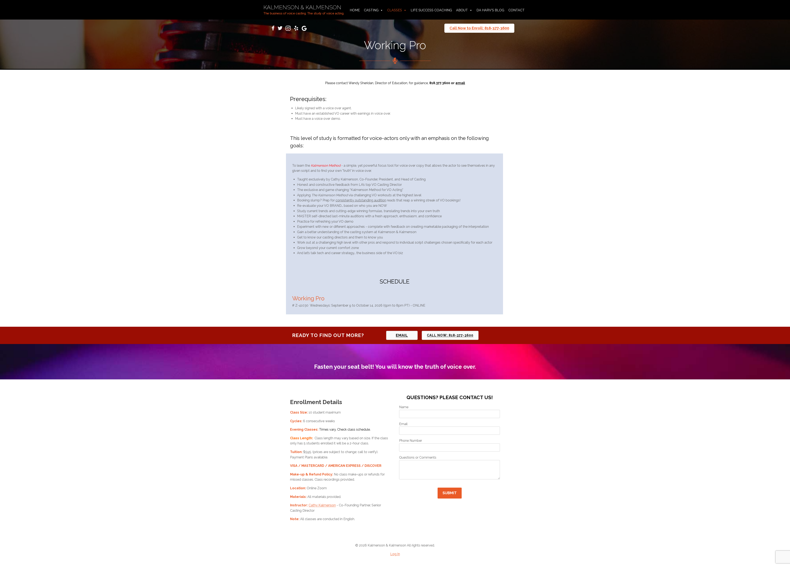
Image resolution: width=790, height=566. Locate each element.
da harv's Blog (490, 10)
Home (355, 10)
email (460, 83)
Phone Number (410, 441)
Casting (371, 10)
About (462, 10)
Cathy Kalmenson (322, 505)
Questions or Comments (417, 457)
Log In (395, 554)
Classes (394, 10)
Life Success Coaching (431, 10)
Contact (516, 10)
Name (403, 407)
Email (403, 424)
